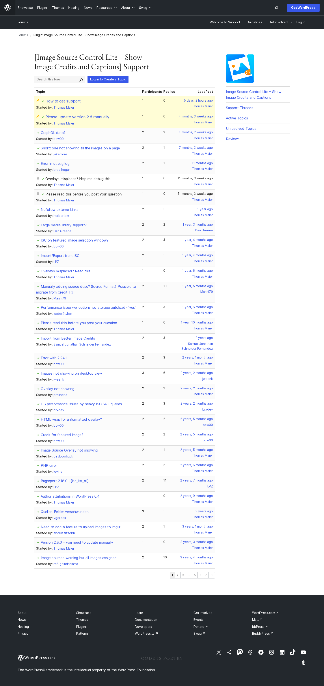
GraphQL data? (53, 132)
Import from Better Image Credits (68, 338)
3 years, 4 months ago (196, 557)
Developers (143, 626)
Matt (257, 619)
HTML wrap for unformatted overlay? (71, 419)
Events (198, 619)
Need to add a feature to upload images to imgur (80, 527)
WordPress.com (265, 613)
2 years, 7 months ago (196, 480)
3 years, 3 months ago (197, 542)
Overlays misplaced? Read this (65, 271)
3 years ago (204, 511)
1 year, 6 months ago (197, 270)
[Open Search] (276, 7)
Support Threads (239, 108)
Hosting (23, 626)
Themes (82, 619)
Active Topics (237, 118)
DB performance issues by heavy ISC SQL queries (81, 404)
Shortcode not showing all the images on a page (80, 148)
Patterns (82, 633)
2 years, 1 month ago (197, 357)
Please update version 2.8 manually (77, 117)
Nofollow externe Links (59, 209)
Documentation (146, 619)
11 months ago (202, 163)
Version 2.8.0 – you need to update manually (77, 542)
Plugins (81, 626)
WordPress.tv (146, 633)
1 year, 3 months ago (197, 224)
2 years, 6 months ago (196, 465)
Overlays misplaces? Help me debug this (77, 179)
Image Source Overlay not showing (69, 450)
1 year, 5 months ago (197, 286)
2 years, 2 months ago (197, 373)
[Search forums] (81, 79)
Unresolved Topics (241, 128)
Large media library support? (64, 225)
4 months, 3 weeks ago (196, 116)
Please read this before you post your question (83, 194)
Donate (201, 626)
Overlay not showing (57, 389)
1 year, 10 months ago (197, 322)
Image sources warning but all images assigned (79, 558)
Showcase (83, 613)
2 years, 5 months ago (196, 419)
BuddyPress (263, 633)
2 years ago (204, 338)
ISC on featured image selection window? (74, 240)
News (22, 619)
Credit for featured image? (62, 435)
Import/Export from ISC (60, 255)
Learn (139, 613)
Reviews (233, 139)
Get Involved (203, 613)
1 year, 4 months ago (197, 240)
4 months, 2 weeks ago (196, 132)
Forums (23, 22)
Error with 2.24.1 (54, 358)
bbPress (260, 626)
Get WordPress (303, 7)
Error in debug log (55, 163)
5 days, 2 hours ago (198, 100)
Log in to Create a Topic (108, 79)
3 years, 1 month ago (197, 526)
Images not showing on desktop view (71, 373)
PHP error (49, 465)
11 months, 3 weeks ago (195, 178)
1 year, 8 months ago (197, 307)
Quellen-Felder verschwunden (65, 511)
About (22, 613)
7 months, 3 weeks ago (196, 147)
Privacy (23, 633)
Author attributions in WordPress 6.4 (70, 496)
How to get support (63, 101)
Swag (199, 633)
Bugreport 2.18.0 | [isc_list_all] (65, 481)
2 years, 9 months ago (196, 496)
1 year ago (205, 209)
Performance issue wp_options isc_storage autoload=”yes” (88, 307)
